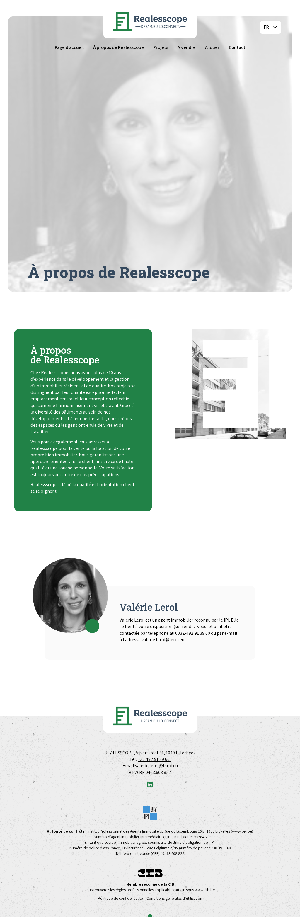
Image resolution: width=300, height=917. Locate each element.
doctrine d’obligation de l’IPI (191, 842)
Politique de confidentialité (120, 898)
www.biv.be (242, 831)
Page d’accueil (69, 47)
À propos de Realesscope (118, 47)
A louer (212, 47)
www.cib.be (205, 889)
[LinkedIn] (150, 784)
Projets (160, 47)
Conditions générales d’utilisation (174, 898)
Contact (237, 47)
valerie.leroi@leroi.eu (163, 640)
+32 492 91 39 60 (154, 759)
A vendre (187, 47)
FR (266, 27)
